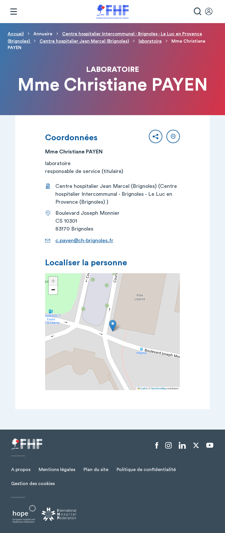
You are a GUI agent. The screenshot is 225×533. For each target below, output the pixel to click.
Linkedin (182, 446)
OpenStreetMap (158, 388)
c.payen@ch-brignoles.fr (84, 240)
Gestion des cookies (33, 483)
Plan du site (95, 469)
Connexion (211, 12)
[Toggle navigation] (13, 12)
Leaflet (143, 388)
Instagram (168, 446)
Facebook (157, 446)
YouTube (210, 445)
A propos (20, 469)
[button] (155, 136)
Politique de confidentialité (146, 469)
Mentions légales (57, 469)
